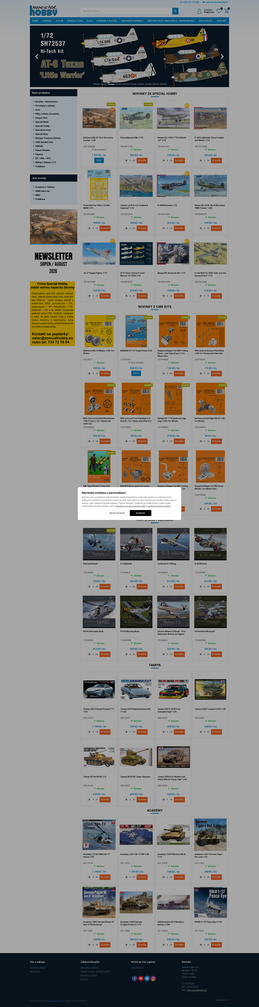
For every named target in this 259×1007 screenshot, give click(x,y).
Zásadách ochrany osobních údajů (130, 506)
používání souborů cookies (158, 506)
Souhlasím (140, 513)
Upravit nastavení (117, 513)
